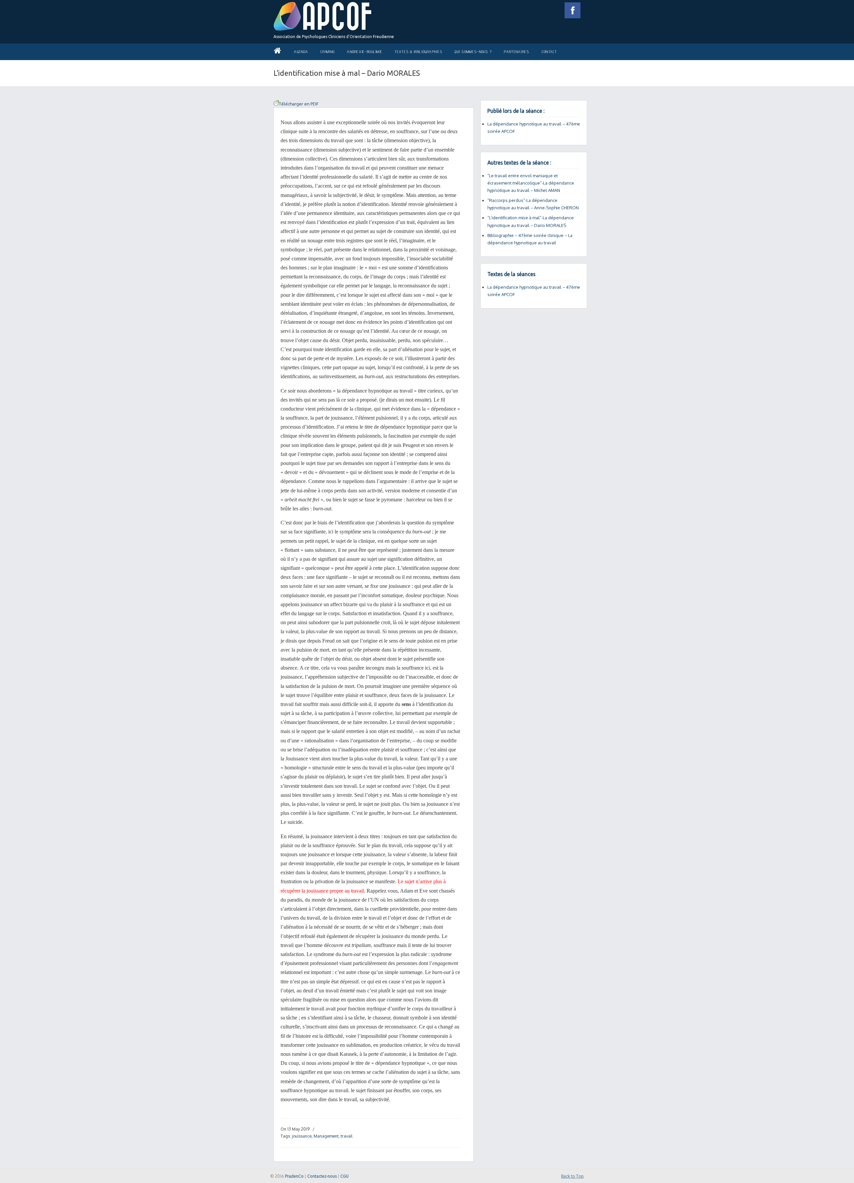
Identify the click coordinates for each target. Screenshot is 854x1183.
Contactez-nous (322, 1176)
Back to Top (572, 1176)
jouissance (302, 1136)
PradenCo (294, 1176)
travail (346, 1136)
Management (326, 1136)
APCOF (323, 16)
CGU (344, 1176)
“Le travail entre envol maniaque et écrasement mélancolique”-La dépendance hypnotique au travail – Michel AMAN (530, 183)
